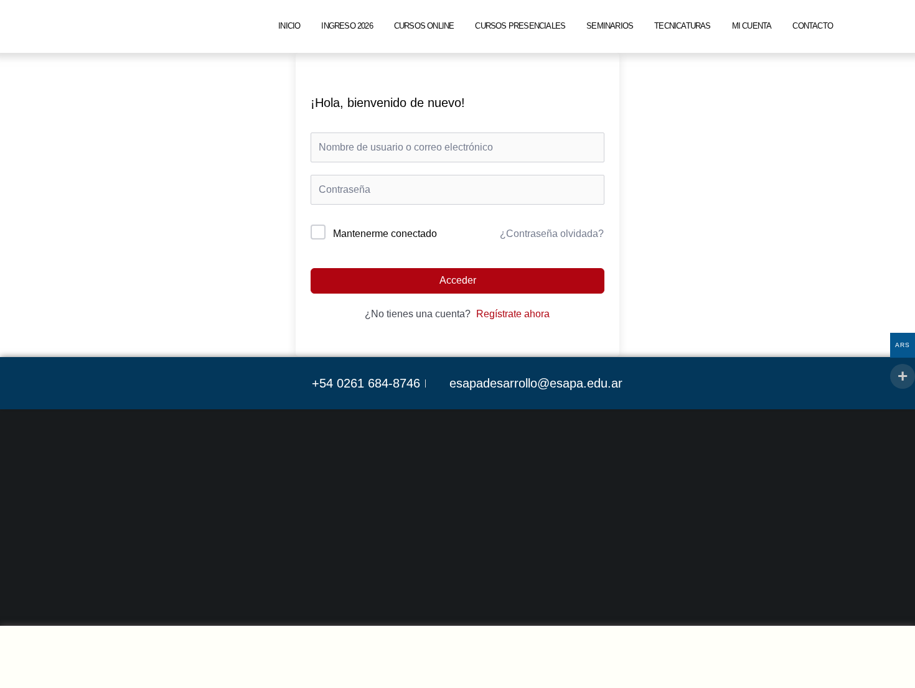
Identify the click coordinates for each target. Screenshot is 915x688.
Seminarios (609, 25)
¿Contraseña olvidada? (552, 233)
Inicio (289, 25)
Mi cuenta (752, 25)
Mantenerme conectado (385, 233)
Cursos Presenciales (520, 25)
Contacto (812, 25)
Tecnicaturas (682, 25)
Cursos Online (424, 25)
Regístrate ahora (513, 314)
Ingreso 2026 (346, 25)
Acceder (457, 280)
